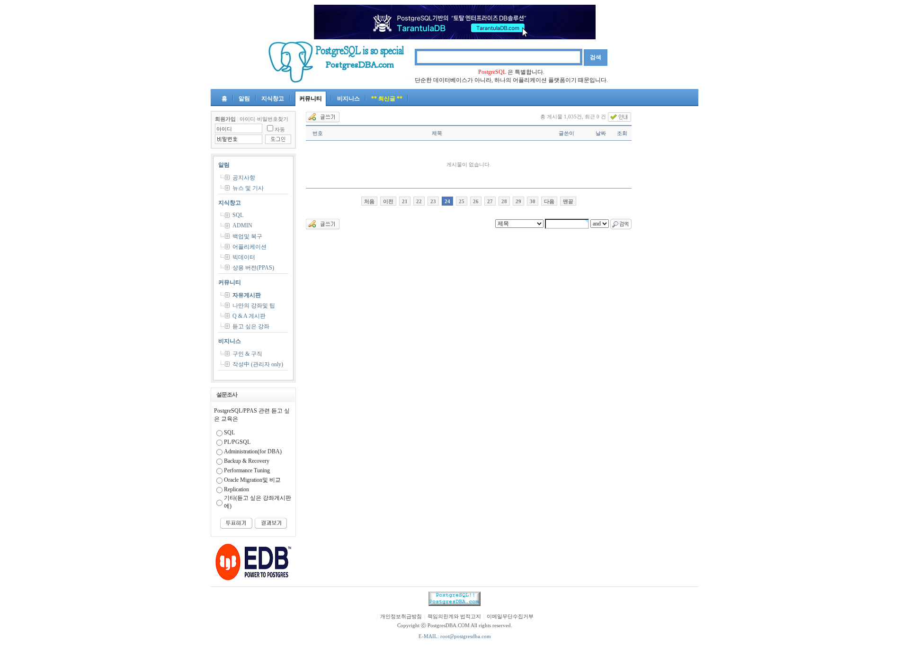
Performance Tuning (247, 470)
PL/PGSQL (237, 442)
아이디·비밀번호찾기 (264, 119)
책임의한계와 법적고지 (454, 616)
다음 (549, 201)
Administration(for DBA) (253, 451)
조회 (622, 133)
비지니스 (348, 98)
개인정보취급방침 (401, 616)
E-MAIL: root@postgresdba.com (455, 636)
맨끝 (568, 201)
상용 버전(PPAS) (253, 267)
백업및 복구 (247, 236)
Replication (236, 489)
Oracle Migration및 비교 (252, 480)
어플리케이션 (249, 246)
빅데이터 (243, 257)
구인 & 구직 (247, 354)
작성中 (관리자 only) (257, 364)
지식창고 (272, 98)
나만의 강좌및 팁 (253, 305)
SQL (237, 215)
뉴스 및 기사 (248, 188)
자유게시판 (246, 295)
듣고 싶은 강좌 (250, 326)
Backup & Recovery (246, 461)
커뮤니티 (310, 98)
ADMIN (242, 225)
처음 (369, 201)
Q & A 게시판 (249, 316)
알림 (244, 98)
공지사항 (243, 177)
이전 (388, 201)
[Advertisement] (670, 253)
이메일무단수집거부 (510, 616)
